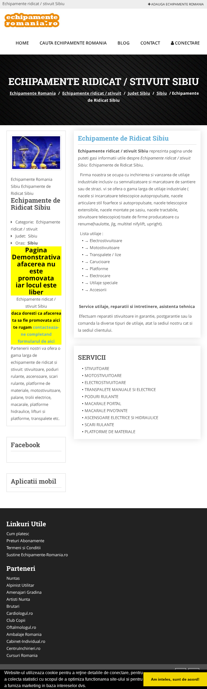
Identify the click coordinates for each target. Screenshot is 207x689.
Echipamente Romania (33, 93)
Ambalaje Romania (24, 634)
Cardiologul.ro (19, 613)
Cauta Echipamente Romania (73, 43)
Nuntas (13, 578)
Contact (150, 43)
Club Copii (15, 620)
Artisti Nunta (18, 599)
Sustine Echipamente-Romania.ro (37, 554)
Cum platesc (17, 533)
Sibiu (162, 93)
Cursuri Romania (21, 655)
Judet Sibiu (139, 93)
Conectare (187, 43)
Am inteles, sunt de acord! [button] (175, 679)
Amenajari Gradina (24, 592)
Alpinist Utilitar (20, 585)
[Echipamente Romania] (37, 19)
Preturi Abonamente (25, 540)
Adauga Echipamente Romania (177, 4)
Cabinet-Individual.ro (25, 641)
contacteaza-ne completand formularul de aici (38, 334)
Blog (124, 43)
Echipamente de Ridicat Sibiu (123, 138)
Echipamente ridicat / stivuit (91, 93)
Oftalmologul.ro (21, 627)
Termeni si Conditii (23, 547)
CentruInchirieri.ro (23, 648)
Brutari (12, 606)
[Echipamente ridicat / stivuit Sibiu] (36, 152)
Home (22, 43)
